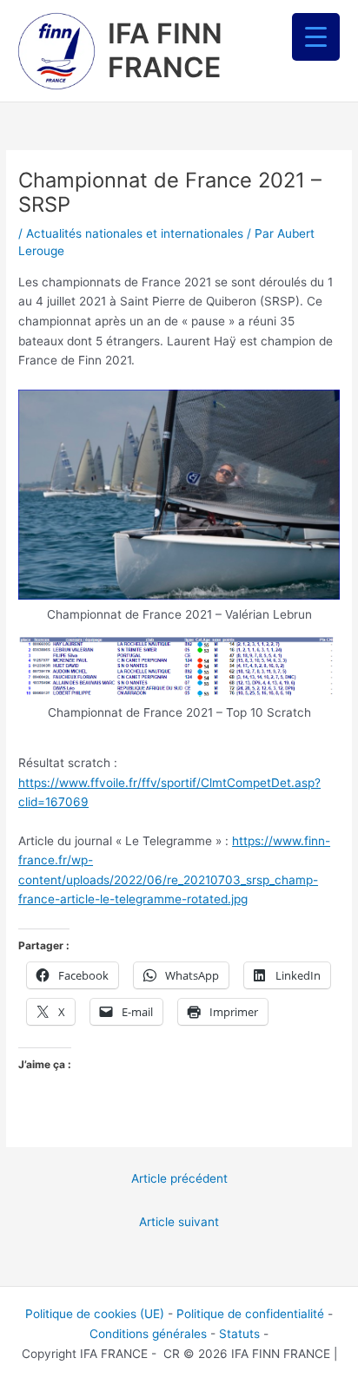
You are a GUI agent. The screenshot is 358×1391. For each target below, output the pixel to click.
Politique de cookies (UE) (94, 1314)
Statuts (239, 1334)
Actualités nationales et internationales (134, 233)
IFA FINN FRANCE (165, 49)
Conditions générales (148, 1334)
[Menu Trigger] (316, 37)
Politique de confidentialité (250, 1314)
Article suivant (179, 1222)
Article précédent (179, 1178)
